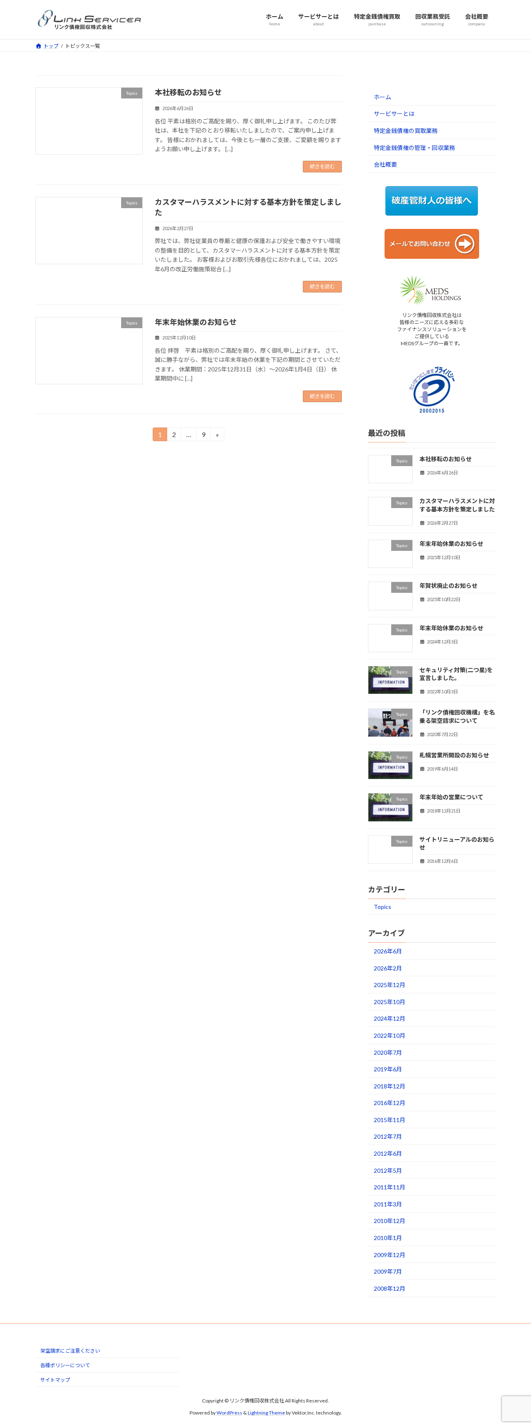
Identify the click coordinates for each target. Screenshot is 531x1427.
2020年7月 (388, 1052)
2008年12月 (389, 1288)
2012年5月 (388, 1170)
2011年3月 (388, 1203)
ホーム (382, 96)
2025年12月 (389, 984)
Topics (382, 906)
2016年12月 (389, 1102)
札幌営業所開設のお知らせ (454, 755)
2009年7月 (388, 1271)
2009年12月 (389, 1254)
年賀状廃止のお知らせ (448, 585)
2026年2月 (388, 967)
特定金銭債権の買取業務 (406, 130)
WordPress (229, 1413)
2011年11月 (389, 1187)
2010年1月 (388, 1237)
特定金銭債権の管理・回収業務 (414, 147)
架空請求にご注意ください (70, 1351)
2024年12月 (389, 1018)
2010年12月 (389, 1220)
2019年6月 (388, 1069)
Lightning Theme (266, 1413)
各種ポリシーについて (65, 1365)
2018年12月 (389, 1085)
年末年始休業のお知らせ (196, 322)
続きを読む (322, 166)
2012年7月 (388, 1136)
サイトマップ (55, 1380)
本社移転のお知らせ (188, 92)
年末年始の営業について (451, 797)
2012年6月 (388, 1153)
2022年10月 (389, 1035)
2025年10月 (389, 1001)
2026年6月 (388, 951)
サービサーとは (394, 113)
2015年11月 (389, 1119)
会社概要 (385, 164)
